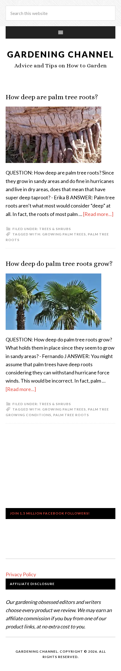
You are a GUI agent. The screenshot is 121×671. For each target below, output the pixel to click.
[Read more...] (98, 214)
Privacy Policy (21, 574)
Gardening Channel (60, 54)
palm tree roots (71, 415)
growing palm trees (64, 234)
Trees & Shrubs (55, 229)
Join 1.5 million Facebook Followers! (50, 513)
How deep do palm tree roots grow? (59, 264)
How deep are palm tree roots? (52, 97)
